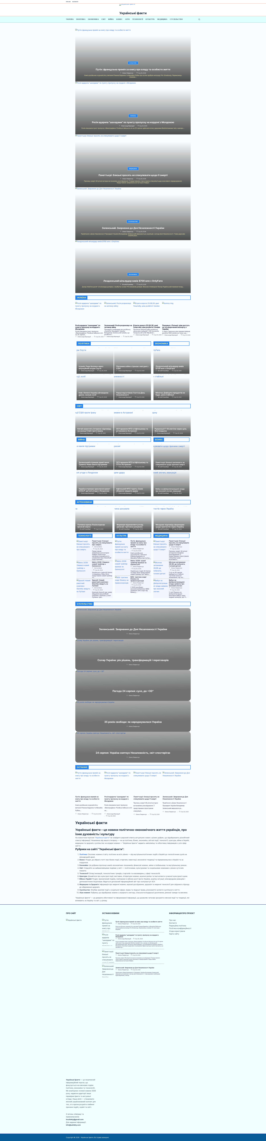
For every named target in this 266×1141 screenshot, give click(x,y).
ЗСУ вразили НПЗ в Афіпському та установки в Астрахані (132, 430)
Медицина (162, 19)
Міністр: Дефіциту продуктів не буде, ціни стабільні (170, 394)
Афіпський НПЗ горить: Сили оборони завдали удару (129, 490)
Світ (103, 19)
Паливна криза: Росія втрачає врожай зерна (91, 526)
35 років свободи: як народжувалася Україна (133, 721)
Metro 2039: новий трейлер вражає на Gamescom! (138, 562)
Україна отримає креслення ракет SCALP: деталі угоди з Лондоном (94, 490)
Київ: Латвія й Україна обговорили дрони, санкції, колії (93, 394)
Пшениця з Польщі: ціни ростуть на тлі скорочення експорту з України (176, 327)
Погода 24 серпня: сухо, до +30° (133, 691)
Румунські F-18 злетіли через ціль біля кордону (171, 430)
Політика (80, 19)
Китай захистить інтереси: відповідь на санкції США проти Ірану (94, 430)
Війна (111, 19)
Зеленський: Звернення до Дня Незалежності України (133, 228)
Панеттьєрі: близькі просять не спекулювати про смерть (102, 543)
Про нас (68, 1)
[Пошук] (199, 19)
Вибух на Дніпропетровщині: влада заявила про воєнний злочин (177, 583)
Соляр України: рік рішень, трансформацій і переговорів (133, 660)
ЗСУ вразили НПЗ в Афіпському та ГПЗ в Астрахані (132, 463)
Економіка (93, 19)
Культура (150, 19)
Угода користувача (177, 931)
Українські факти (133, 13)
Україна (70, 19)
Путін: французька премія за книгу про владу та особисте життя (133, 69)
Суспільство (176, 19)
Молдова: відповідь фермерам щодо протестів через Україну (170, 526)
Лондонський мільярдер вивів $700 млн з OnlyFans (133, 281)
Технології (137, 19)
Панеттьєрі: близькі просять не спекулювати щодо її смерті (133, 175)
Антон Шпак (98, 547)
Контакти (75, 1)
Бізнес (119, 19)
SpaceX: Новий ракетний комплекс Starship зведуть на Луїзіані (100, 583)
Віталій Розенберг (127, 284)
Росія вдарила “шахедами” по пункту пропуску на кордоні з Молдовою (133, 122)
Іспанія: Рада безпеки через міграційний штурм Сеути (91, 367)
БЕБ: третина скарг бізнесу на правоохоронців (139, 579)
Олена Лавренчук (127, 73)
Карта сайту (174, 934)
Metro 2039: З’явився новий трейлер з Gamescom (100, 564)
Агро (127, 19)
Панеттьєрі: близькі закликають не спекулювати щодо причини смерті (170, 463)
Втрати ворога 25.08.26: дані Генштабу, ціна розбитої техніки (146, 326)
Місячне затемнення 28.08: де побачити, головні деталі (177, 564)
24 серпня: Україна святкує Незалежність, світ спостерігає (133, 752)
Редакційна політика (177, 926)
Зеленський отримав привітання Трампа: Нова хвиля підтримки (94, 463)
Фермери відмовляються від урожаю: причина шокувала (130, 526)
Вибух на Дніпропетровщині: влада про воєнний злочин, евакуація (170, 490)
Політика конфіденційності (180, 928)
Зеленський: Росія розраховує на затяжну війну (118, 326)
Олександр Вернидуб (127, 126)
